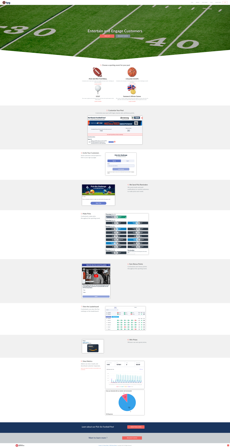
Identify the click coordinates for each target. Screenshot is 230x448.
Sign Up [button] (107, 36)
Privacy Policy (105, 445)
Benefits (197, 2)
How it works (204, 2)
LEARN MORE (97, 84)
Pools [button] (211, 2)
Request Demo (218, 2)
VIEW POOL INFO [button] (136, 427)
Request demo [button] (132, 438)
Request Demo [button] (123, 36)
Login (225, 2)
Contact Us (101, 445)
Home (192, 2)
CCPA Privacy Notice (113, 445)
